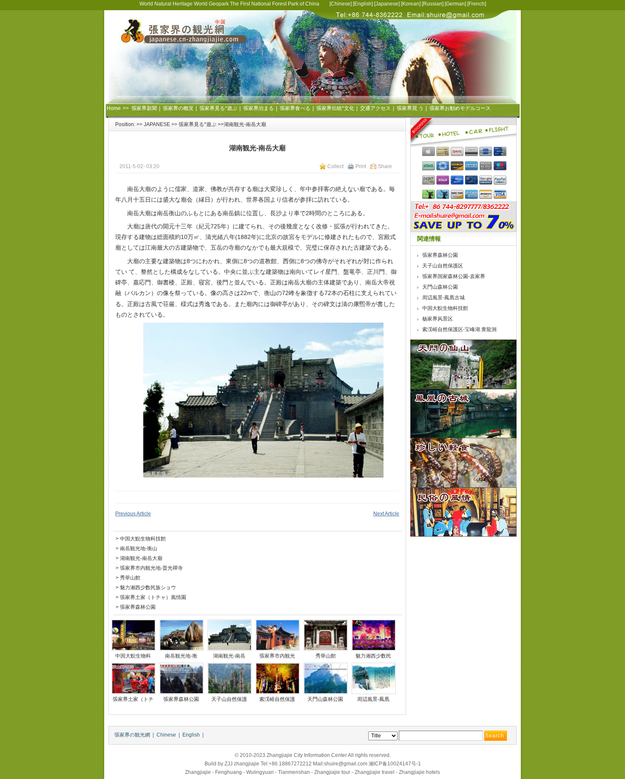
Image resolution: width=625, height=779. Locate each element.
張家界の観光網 (132, 735)
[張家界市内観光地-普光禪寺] (278, 635)
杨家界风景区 (437, 319)
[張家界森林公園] (181, 678)
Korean (410, 4)
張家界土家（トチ (134, 699)
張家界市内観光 (277, 656)
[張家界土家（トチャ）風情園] (133, 678)
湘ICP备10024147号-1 (395, 764)
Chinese (340, 4)
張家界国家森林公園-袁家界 (454, 276)
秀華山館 (130, 578)
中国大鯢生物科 (133, 656)
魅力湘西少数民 (373, 656)
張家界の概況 (178, 108)
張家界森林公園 (138, 607)
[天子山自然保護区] (229, 678)
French (477, 4)
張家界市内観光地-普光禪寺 (151, 568)
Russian (432, 4)
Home (114, 108)
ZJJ (228, 764)
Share (385, 166)
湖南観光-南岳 (230, 656)
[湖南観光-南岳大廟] (229, 635)
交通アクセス (375, 108)
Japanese (386, 4)
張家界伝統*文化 (335, 108)
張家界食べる (295, 108)
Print (360, 166)
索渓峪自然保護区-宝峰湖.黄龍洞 (460, 329)
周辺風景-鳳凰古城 (443, 298)
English (363, 4)
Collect (335, 166)
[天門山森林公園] (326, 678)
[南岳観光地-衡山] (181, 635)
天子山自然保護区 (442, 266)
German (455, 4)
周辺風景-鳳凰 (374, 699)
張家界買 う (410, 108)
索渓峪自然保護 (277, 699)
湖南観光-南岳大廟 (141, 558)
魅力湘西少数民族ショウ (148, 588)
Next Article (386, 514)
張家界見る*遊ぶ (218, 108)
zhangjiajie (246, 764)
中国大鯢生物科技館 (143, 539)
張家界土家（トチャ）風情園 (153, 597)
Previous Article (133, 514)
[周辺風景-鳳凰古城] (374, 678)
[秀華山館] (326, 635)
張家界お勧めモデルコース (460, 108)
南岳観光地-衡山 (138, 548)
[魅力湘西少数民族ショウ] (374, 635)
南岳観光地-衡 (182, 656)
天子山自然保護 (229, 699)
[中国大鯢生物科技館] (133, 635)
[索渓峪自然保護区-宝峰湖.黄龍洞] (278, 678)
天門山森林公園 (325, 699)
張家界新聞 (144, 108)
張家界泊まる (258, 108)
